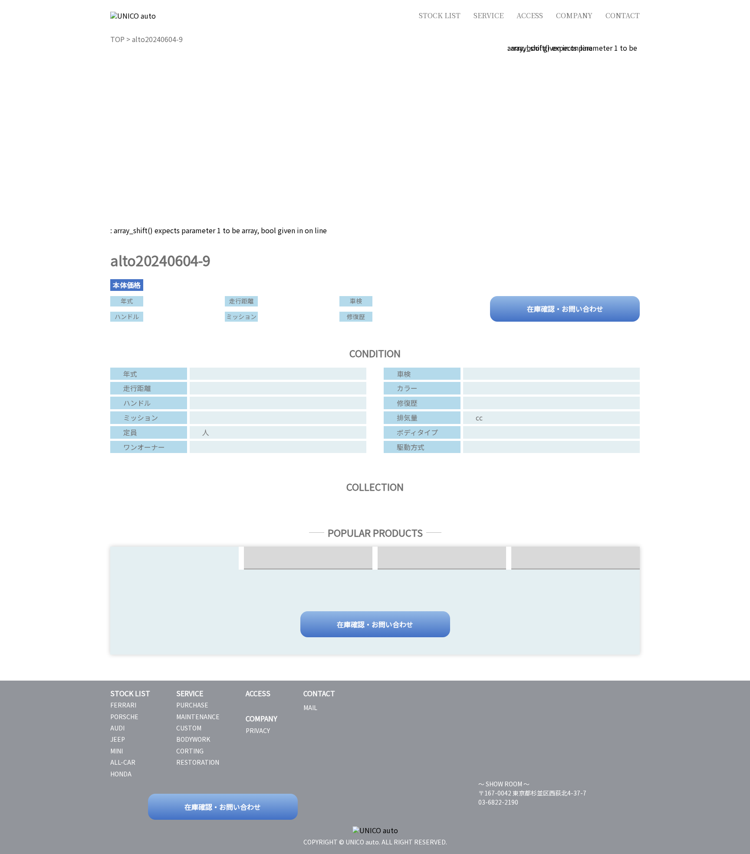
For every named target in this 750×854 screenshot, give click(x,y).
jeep (117, 739)
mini (116, 750)
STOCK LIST (440, 15)
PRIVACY (258, 730)
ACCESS (529, 15)
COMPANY (574, 15)
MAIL (310, 707)
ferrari (123, 705)
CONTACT (622, 15)
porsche (124, 716)
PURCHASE (192, 705)
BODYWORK (193, 739)
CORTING (190, 750)
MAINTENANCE (198, 716)
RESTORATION (197, 762)
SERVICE (488, 15)
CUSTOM (188, 728)
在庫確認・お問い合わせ (565, 308)
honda (121, 773)
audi (117, 728)
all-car (122, 762)
